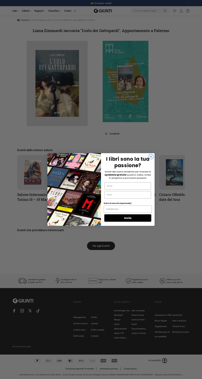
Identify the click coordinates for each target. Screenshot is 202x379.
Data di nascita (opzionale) (117, 203)
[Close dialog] (151, 156)
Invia (127, 218)
